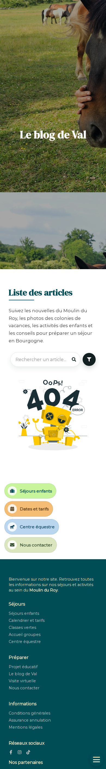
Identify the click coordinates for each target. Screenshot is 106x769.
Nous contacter (24, 688)
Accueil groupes (24, 634)
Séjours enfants (24, 613)
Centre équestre (25, 641)
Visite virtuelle (22, 680)
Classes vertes (22, 627)
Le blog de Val (23, 673)
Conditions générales (29, 713)
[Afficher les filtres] (89, 359)
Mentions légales (25, 727)
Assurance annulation (30, 720)
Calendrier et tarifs (27, 620)
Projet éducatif (23, 666)
